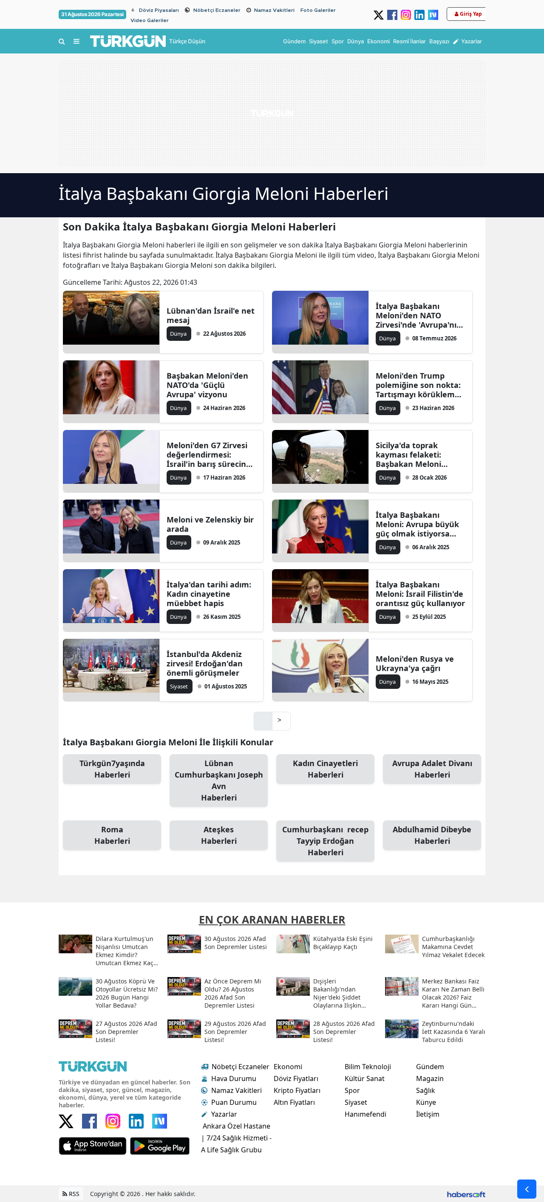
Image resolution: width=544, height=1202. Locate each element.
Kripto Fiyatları (297, 1090)
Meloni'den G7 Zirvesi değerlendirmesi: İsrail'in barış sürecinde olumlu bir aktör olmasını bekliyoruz (211, 455)
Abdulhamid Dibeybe (432, 835)
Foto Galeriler (318, 10)
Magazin (430, 1078)
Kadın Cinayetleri (325, 769)
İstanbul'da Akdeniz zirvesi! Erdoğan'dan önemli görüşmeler (205, 663)
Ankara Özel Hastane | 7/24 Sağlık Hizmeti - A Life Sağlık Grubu (236, 1137)
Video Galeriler (149, 20)
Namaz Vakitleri (274, 10)
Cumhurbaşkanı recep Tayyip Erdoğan (325, 840)
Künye (426, 1102)
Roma (112, 835)
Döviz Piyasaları (159, 10)
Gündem (430, 1066)
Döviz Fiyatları (296, 1078)
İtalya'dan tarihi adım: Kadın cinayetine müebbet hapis (209, 594)
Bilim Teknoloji (368, 1066)
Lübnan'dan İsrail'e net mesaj (211, 315)
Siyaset (356, 1102)
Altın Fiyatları (294, 1102)
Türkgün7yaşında (112, 769)
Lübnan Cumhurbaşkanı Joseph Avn (219, 780)
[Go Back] (526, 1189)
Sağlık (425, 1090)
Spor (352, 1090)
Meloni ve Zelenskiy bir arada (210, 524)
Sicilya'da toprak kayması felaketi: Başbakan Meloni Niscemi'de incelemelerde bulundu (420, 455)
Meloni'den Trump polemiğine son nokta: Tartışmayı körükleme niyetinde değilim (418, 385)
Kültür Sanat (365, 1078)
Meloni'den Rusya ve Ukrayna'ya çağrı (415, 663)
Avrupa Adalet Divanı (432, 769)
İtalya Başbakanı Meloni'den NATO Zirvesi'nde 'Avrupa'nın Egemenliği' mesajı (419, 315)
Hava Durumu (233, 1078)
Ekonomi (288, 1066)
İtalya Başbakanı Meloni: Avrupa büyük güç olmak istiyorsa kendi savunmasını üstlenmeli (417, 524)
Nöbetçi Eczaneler (217, 10)
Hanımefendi (365, 1114)
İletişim (427, 1114)
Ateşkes (219, 835)
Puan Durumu (234, 1102)
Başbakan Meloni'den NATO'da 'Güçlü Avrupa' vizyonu (207, 385)
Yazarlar (224, 1114)
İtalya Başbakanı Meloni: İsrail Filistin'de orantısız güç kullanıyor (420, 594)
